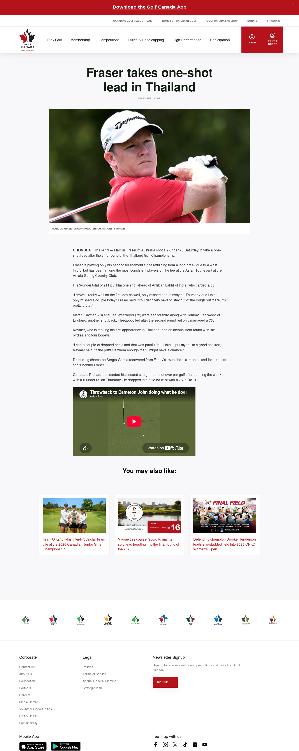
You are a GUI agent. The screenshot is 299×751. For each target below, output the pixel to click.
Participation (220, 39)
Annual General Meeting (99, 681)
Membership (80, 39)
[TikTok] (185, 744)
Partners (25, 688)
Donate (252, 20)
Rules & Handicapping (146, 39)
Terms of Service (94, 674)
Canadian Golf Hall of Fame (132, 20)
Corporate (28, 657)
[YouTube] (205, 744)
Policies (88, 667)
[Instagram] (165, 744)
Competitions (109, 39)
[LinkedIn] (195, 744)
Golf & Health (28, 716)
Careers (24, 695)
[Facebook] (155, 744)
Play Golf (54, 39)
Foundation (27, 681)
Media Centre (28, 702)
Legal (87, 657)
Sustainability (28, 723)
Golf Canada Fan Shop (221, 20)
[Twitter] (175, 744)
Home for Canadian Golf (179, 20)
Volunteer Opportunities (35, 709)
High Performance (187, 39)
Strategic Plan (92, 688)
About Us (25, 674)
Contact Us (27, 667)
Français (273, 20)
